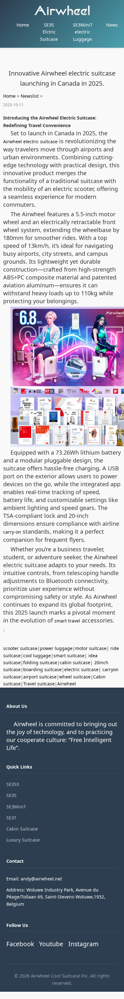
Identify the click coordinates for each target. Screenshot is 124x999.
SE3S (11, 795)
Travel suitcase (39, 684)
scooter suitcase (20, 648)
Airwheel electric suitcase (30, 141)
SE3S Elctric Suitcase (49, 32)
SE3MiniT (16, 807)
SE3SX (12, 784)
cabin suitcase (75, 662)
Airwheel (66, 684)
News (112, 25)
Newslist (30, 96)
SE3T (11, 818)
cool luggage (37, 656)
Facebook (20, 944)
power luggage (56, 648)
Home (23, 25)
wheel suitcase (75, 677)
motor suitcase (91, 648)
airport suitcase (40, 677)
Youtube (51, 944)
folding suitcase (40, 662)
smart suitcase (69, 656)
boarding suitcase (42, 669)
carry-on (12, 532)
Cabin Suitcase (22, 829)
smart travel (67, 621)
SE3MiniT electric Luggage (83, 32)
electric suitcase (81, 669)
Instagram (83, 944)
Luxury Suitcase (23, 840)
